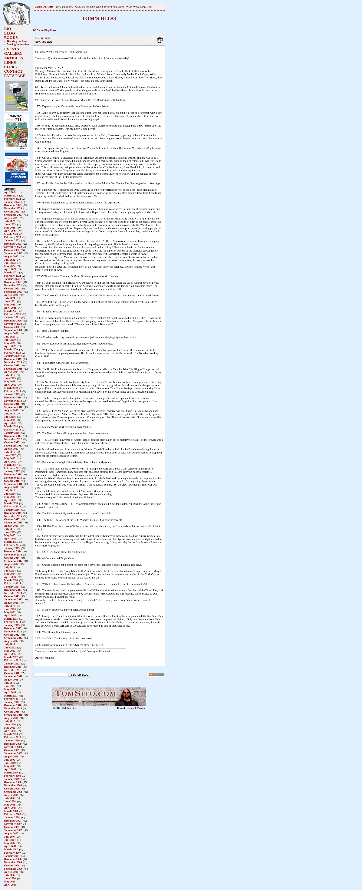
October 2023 (11, 211)
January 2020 (12, 355)
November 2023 (13, 208)
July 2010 (9, 721)
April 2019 (10, 384)
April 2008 (10, 807)
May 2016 (9, 496)
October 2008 (11, 788)
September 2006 (13, 868)
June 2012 (10, 647)
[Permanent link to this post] (159, 42)
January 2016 (12, 509)
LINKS (10, 62)
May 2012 (9, 650)
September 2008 (13, 791)
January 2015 (12, 548)
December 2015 (12, 512)
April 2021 (10, 307)
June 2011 (9, 685)
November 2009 (13, 746)
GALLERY (13, 53)
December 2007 (12, 820)
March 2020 (11, 349)
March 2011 (11, 695)
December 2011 (12, 666)
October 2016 (11, 480)
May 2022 (9, 266)
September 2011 (13, 676)
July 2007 (9, 836)
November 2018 (13, 400)
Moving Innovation (18, 44)
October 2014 (11, 557)
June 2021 (10, 301)
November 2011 (13, 669)
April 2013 (10, 615)
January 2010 (12, 740)
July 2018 (9, 413)
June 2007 (10, 839)
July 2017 (9, 451)
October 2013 (11, 596)
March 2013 (11, 618)
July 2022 (9, 259)
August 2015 (11, 525)
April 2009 (10, 769)
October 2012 (11, 634)
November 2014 (13, 554)
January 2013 (12, 625)
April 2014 (10, 576)
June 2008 (10, 801)
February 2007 (12, 852)
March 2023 (11, 234)
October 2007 (11, 827)
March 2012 (11, 657)
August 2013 (11, 602)
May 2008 (9, 804)
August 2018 (11, 410)
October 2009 (11, 750)
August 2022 (11, 256)
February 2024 (12, 198)
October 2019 (11, 365)
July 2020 (9, 336)
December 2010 (12, 705)
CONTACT (13, 71)
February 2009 (12, 775)
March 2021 (11, 310)
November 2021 (13, 285)
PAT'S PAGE (14, 76)
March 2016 (11, 503)
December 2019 (12, 359)
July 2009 (9, 759)
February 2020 (12, 352)
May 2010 (9, 727)
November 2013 (13, 593)
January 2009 (12, 778)
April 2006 (10, 884)
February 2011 (12, 698)
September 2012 (13, 637)
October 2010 (11, 711)
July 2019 (9, 375)
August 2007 (11, 833)
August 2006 (11, 871)
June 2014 (10, 570)
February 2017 (12, 468)
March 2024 (11, 195)
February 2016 (12, 506)
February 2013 (12, 621)
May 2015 (9, 535)
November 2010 (13, 708)
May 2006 (9, 881)
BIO (7, 29)
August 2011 (11, 679)
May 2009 (9, 766)
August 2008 (11, 794)
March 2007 (11, 849)
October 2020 (11, 326)
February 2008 (12, 814)
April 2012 (10, 653)
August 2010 (11, 718)
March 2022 (11, 272)
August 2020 (11, 333)
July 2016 (9, 490)
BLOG (9, 33)
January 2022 (12, 278)
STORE (10, 67)
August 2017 (11, 448)
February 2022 (12, 275)
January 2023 (12, 240)
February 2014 (12, 583)
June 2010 (10, 724)
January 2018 (12, 432)
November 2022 (13, 246)
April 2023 (10, 230)
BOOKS (11, 37)
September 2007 (13, 830)
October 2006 (11, 865)
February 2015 (12, 544)
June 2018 (10, 416)
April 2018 (10, 423)
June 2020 (10, 339)
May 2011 (9, 689)
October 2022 (11, 250)
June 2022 (10, 262)
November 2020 (13, 323)
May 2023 (9, 227)
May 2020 (9, 342)
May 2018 (9, 419)
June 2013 (10, 609)
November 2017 (13, 439)
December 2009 (12, 743)
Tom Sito (71, 708)
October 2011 (11, 673)
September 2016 (13, 484)
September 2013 (13, 599)
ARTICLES (13, 58)
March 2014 (11, 580)
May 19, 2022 (42, 38)
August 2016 (11, 487)
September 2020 (13, 330)
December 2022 (12, 243)
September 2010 (13, 714)
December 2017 (12, 435)
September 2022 (13, 253)
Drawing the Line (17, 41)
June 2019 (10, 378)
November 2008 (13, 785)
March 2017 (11, 464)
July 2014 (9, 567)
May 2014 (9, 573)
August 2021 (11, 294)
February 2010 (12, 737)
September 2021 (13, 291)
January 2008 (12, 817)
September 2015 (13, 522)
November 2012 (13, 631)
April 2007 (10, 846)
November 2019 (13, 362)
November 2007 (13, 823)
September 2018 (13, 407)
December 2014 (12, 551)
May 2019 (9, 381)
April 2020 (10, 346)
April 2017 (10, 461)
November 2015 (13, 516)
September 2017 (13, 445)
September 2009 (13, 753)
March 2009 (11, 772)
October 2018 (11, 403)
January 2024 (12, 201)
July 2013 (9, 605)
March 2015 (11, 541)
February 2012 (12, 660)
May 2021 (9, 304)
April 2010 (10, 730)
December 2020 (12, 320)
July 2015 (9, 528)
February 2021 (12, 314)
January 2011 (11, 702)
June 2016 (10, 493)
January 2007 (12, 855)
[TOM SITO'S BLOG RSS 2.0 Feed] (156, 675)
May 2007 (9, 843)
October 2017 (11, 442)
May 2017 (9, 458)
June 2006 (10, 878)
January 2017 (12, 471)
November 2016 (13, 477)
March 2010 (11, 734)
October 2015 (11, 519)
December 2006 (12, 859)
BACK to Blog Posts (44, 30)
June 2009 (10, 762)
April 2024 (10, 192)
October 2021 (11, 288)
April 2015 (10, 538)
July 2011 (9, 682)
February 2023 (12, 237)
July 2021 (9, 298)
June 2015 (10, 532)
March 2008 (11, 811)
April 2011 (10, 692)
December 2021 (12, 282)
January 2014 (12, 586)
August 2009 (11, 756)
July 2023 (9, 221)
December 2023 (12, 205)
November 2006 (13, 862)
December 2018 (12, 397)
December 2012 (12, 628)
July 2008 (9, 798)
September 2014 (13, 560)
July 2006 (9, 875)
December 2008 (12, 782)
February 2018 (12, 429)
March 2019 (11, 387)
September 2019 (13, 368)
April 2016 (10, 500)
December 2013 (12, 589)
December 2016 (12, 474)
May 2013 (9, 612)
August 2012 (11, 641)
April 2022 (10, 269)
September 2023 (13, 214)
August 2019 (11, 371)
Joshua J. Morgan (136, 708)
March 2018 (11, 426)
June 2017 (10, 455)
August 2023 (11, 217)
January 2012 (12, 663)
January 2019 (12, 394)
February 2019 (12, 391)
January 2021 (12, 317)
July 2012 (9, 644)
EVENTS (11, 49)
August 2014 (11, 564)
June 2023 (10, 224)
